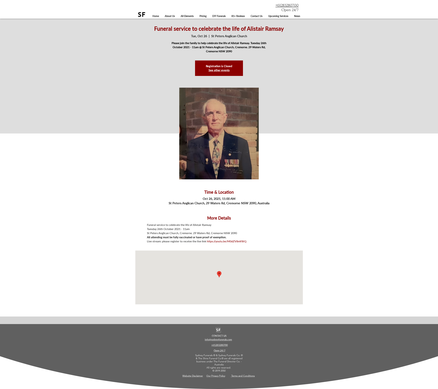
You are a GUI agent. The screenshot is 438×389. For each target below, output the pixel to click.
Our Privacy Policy (215, 375)
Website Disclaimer (192, 375)
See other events (219, 70)
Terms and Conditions (243, 375)
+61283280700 (287, 5)
